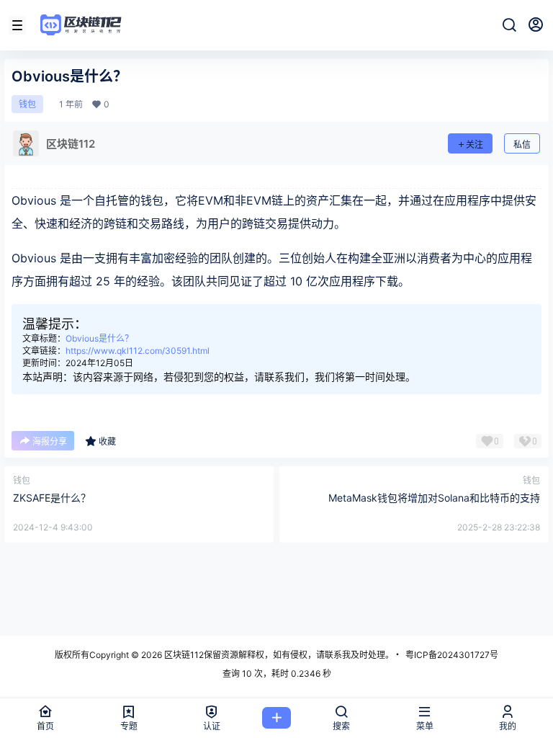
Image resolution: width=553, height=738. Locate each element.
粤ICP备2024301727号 (451, 654)
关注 (474, 144)
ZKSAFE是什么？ (52, 498)
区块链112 (183, 654)
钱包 (27, 104)
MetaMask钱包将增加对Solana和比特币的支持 (434, 498)
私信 (522, 144)
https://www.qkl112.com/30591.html (138, 350)
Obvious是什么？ (99, 338)
